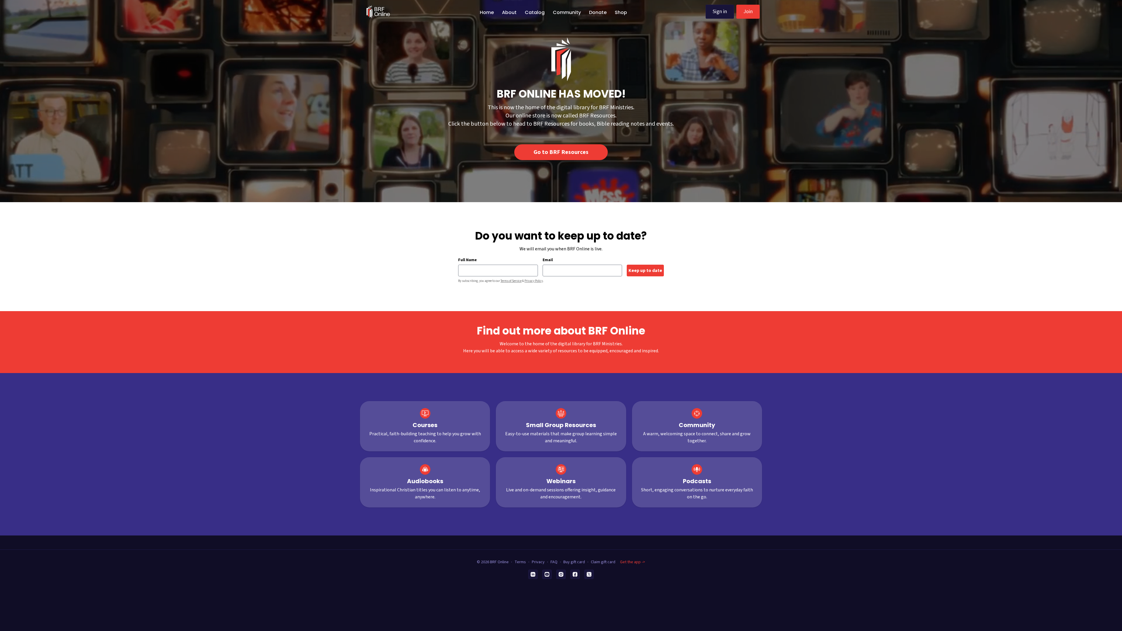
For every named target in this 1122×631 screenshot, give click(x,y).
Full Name (467, 260)
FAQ (553, 562)
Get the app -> (632, 562)
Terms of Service (511, 281)
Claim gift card (603, 562)
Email (548, 260)
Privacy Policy (533, 281)
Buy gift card (574, 562)
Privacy (538, 562)
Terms (520, 562)
